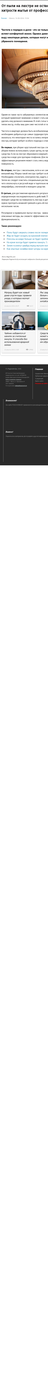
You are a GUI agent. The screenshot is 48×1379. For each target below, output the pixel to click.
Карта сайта (39, 381)
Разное (4, 18)
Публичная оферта (41, 376)
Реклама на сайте (41, 383)
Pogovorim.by (12, 369)
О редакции (39, 378)
